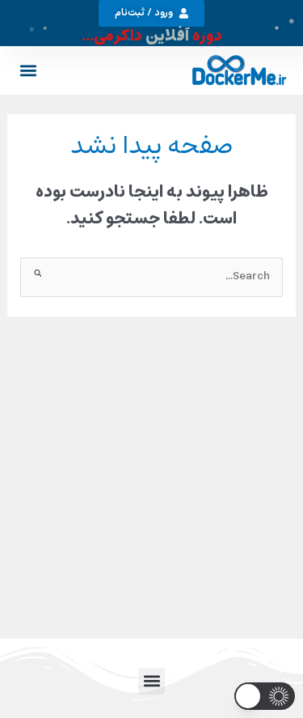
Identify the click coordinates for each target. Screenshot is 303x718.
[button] (28, 70)
